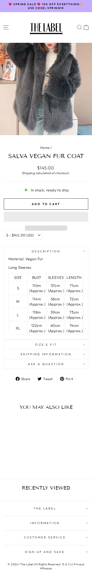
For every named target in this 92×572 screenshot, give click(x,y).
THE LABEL (44, 508)
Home (45, 147)
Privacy (79, 564)
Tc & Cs (66, 564)
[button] (46, 217)
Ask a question (46, 364)
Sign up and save (45, 552)
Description (46, 251)
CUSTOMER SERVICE (45, 537)
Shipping (28, 173)
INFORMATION (45, 523)
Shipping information (46, 354)
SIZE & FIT (46, 344)
